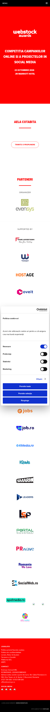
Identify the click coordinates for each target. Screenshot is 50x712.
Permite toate (25, 386)
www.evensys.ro (22, 703)
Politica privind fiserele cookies (12, 650)
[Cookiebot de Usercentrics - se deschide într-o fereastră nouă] (36, 309)
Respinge (25, 400)
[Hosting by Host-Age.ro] (25, 280)
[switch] (43, 354)
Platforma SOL (6, 659)
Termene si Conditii (8, 657)
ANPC (3, 662)
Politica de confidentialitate (11, 652)
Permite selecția (25, 393)
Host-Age (46, 709)
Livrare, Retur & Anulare (10, 655)
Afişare (39, 379)
